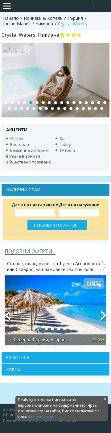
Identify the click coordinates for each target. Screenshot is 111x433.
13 (80, 102)
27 (64, 108)
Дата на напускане (79, 204)
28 (70, 108)
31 (89, 108)
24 (46, 108)
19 (15, 108)
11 (67, 102)
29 (77, 108)
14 (86, 102)
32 (95, 108)
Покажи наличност (57, 225)
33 (101, 108)
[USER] (86, 7)
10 (61, 102)
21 (27, 108)
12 (74, 102)
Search (72, 6)
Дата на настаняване (35, 204)
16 (98, 102)
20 (21, 108)
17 (104, 102)
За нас (9, 409)
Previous (7, 318)
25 (52, 108)
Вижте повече (40, 416)
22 (33, 108)
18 (9, 108)
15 (92, 102)
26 (58, 108)
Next (103, 318)
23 (40, 108)
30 (83, 108)
